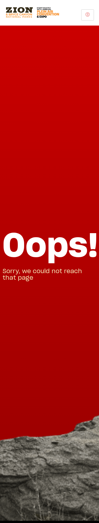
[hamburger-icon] (87, 15)
